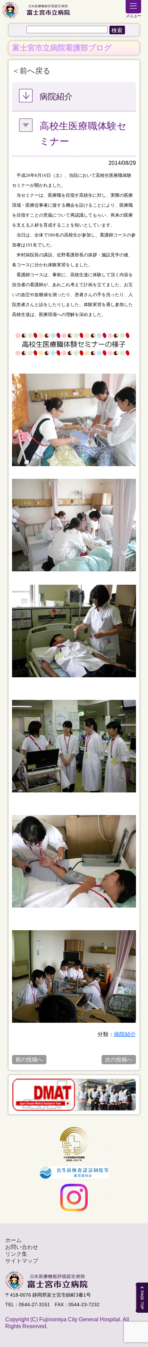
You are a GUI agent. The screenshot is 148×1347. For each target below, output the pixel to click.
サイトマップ (21, 1261)
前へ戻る (35, 70)
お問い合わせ (21, 1247)
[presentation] (8, 1095)
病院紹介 (125, 1034)
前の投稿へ (29, 1060)
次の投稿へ (119, 1060)
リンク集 (16, 1254)
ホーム (13, 1240)
